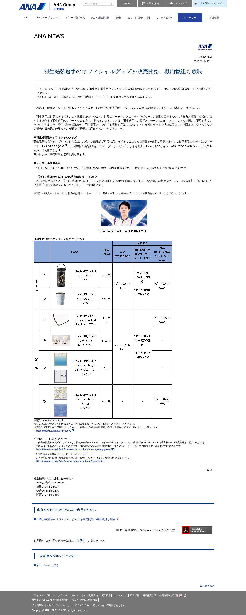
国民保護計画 (149, 595)
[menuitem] (25, 17)
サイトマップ (180, 3)
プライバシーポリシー (43, 595)
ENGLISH (127, 3)
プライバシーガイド (68, 595)
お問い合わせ (152, 3)
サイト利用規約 (90, 595)
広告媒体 (134, 595)
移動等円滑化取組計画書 (84, 600)
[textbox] (98, 4)
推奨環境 (105, 595)
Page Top (208, 585)
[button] (47, 17)
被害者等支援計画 (168, 595)
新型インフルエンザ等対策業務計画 (50, 600)
